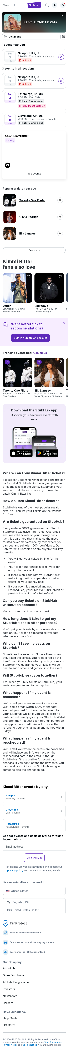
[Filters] (63, 36)
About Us (9, 968)
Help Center (11, 1018)
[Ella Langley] (49, 378)
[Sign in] (54, 5)
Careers (8, 1003)
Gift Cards (9, 1025)
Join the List (34, 857)
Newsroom (10, 996)
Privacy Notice (10, 1045)
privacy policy (15, 870)
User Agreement (53, 1042)
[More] (62, 15)
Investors (9, 989)
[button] (13, 5)
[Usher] (17, 293)
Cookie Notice (29, 1045)
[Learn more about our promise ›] (15, 923)
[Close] (64, 322)
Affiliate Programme (16, 982)
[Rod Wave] (49, 293)
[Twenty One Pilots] (17, 378)
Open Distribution (14, 975)
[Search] (47, 5)
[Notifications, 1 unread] (63, 5)
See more (34, 250)
